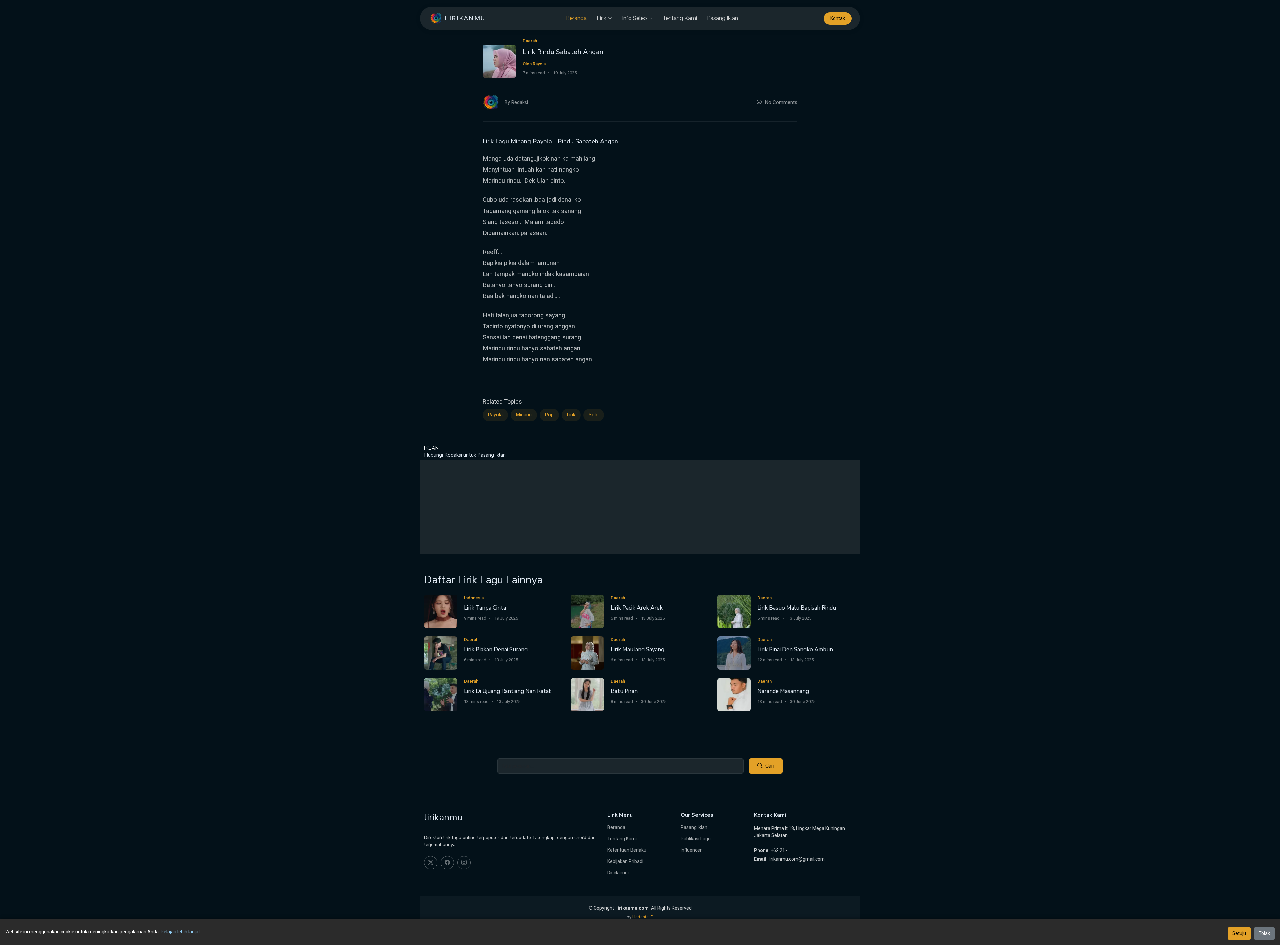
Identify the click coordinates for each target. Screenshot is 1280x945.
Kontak (837, 18)
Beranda (576, 18)
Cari (769, 766)
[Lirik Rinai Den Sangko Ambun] (734, 652)
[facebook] (447, 862)
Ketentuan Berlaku (626, 850)
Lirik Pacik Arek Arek (637, 608)
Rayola (495, 415)
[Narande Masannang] (734, 694)
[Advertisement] (640, 507)
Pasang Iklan (722, 18)
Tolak (1264, 933)
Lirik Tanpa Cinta (485, 608)
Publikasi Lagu (696, 838)
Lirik (571, 415)
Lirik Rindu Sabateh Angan (563, 51)
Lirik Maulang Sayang (637, 649)
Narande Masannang (783, 691)
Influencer (691, 850)
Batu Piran (624, 691)
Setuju (1239, 933)
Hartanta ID (643, 916)
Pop (549, 415)
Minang (524, 415)
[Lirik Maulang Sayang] (587, 652)
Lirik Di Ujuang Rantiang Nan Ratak (508, 691)
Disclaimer (618, 872)
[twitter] (430, 862)
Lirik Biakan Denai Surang (496, 649)
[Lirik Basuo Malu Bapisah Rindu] (734, 611)
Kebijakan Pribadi (625, 861)
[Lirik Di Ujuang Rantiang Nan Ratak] (440, 694)
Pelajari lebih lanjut (180, 931)
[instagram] (464, 862)
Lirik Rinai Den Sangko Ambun (795, 649)
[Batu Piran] (587, 694)
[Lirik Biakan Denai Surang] (440, 652)
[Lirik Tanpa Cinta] (440, 611)
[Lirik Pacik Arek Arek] (587, 611)
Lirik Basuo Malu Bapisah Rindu (796, 608)
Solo (594, 415)
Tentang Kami (680, 18)
